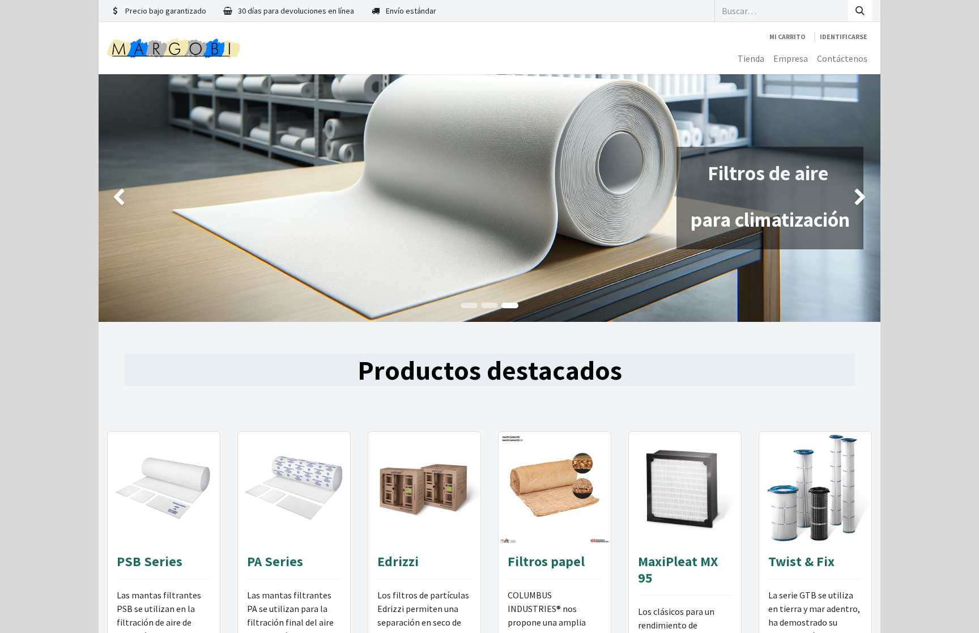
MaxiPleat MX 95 (678, 569)
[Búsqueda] (860, 11)
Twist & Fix (801, 561)
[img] (130, 198)
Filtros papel (546, 561)
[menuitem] (751, 58)
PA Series (275, 561)
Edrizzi (398, 561)
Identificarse (843, 36)
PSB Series (149, 561)
